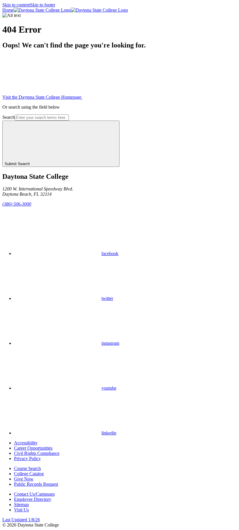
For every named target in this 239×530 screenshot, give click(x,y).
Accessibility (26, 442)
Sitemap (21, 504)
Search (8, 117)
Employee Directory (32, 499)
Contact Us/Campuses (34, 494)
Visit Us (21, 509)
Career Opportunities (33, 448)
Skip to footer (42, 4)
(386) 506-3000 (16, 204)
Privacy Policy (27, 458)
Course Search (27, 468)
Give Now (24, 478)
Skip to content (16, 4)
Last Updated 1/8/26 (21, 519)
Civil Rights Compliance (36, 453)
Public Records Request (36, 484)
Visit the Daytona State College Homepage (42, 97)
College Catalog (29, 473)
